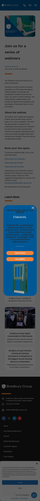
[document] (20, 250)
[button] (33, 208)
